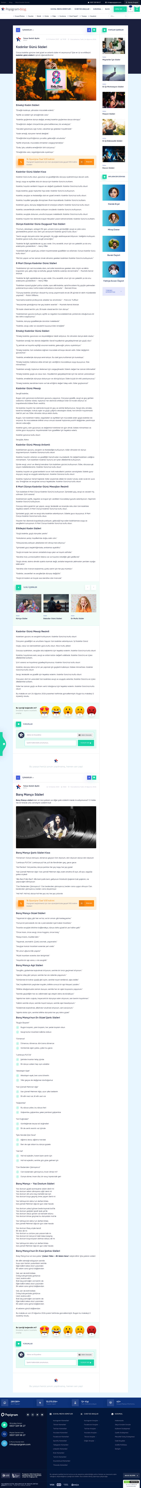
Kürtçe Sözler (21, 619)
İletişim (3, 2)
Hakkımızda (119, 1421)
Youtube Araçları (90, 1433)
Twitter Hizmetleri (60, 1429)
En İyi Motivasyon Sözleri (113, 87)
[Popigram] (13, 9)
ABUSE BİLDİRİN (130, 1475)
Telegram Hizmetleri (60, 1445)
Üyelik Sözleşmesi (121, 1433)
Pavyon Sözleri (108, 114)
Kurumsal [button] (97, 9)
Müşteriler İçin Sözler (111, 60)
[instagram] (32, 1415)
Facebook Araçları (91, 1425)
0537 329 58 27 (95, 2)
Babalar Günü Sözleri (52, 619)
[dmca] (75, 1484)
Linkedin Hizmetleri (60, 1449)
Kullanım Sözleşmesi (122, 1429)
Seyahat (93, 16)
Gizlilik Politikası (121, 1445)
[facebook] (28, 1415)
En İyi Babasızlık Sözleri (112, 141)
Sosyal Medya (20, 16)
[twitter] (37, 1415)
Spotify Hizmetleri (60, 1441)
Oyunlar (30, 16)
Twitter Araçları (90, 1429)
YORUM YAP (85, 743)
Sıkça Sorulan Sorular (22, 2)
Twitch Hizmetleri (59, 1457)
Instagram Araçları (91, 1421)
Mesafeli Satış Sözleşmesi (125, 1437)
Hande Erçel (114, 204)
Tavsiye (84, 16)
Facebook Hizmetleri (61, 1437)
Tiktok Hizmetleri (59, 1425)
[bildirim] (130, 9)
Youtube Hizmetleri (60, 1433)
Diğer (54, 16)
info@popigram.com (114, 2)
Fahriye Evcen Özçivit (114, 281)
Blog (10, 2)
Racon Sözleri (108, 168)
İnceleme (63, 16)
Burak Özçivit (113, 255)
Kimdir (39, 16)
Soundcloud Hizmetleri (61, 1461)
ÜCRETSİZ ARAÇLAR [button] (82, 9)
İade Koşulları (120, 1441)
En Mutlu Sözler (77, 619)
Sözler (47, 16)
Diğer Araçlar (89, 1441)
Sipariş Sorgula (133, 2)
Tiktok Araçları (89, 1437)
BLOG (107, 9)
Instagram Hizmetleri (61, 1421)
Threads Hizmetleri (60, 1465)
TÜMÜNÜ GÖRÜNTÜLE (110, 291)
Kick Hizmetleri (58, 1453)
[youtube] (42, 1415)
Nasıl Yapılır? (73, 16)
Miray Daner (114, 230)
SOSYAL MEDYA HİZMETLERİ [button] (61, 9)
